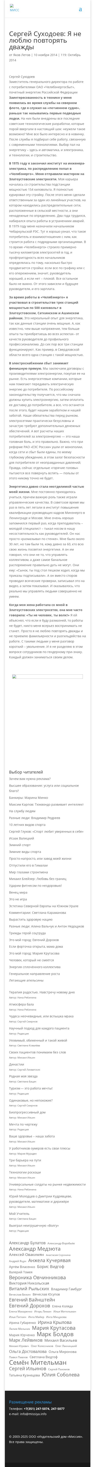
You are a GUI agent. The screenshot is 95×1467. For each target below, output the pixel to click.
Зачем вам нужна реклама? (30, 779)
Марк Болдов (55, 1334)
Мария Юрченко (22, 1335)
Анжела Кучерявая (49, 1260)
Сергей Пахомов (59, 1369)
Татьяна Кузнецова (24, 1375)
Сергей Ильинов (27, 1368)
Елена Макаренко (20, 1311)
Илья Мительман (64, 1311)
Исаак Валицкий (21, 838)
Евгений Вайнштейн (32, 1300)
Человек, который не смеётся (31, 960)
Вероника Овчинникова (37, 1277)
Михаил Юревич (19, 1346)
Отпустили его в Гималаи (28, 865)
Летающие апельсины (26, 980)
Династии (16, 1064)
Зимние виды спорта (25, 852)
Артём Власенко (22, 1266)
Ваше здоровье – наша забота (32, 1136)
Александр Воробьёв (61, 1243)
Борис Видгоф (50, 1266)
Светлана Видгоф (44, 1357)
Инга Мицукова (56, 1317)
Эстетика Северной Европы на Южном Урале (43, 906)
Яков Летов (21, 55)
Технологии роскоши (25, 1172)
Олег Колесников (42, 1346)
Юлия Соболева (61, 1374)
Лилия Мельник (19, 1329)
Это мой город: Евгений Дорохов (34, 940)
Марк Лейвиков (25, 1340)
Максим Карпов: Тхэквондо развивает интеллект (46, 804)
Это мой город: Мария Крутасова (34, 953)
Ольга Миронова (62, 1351)
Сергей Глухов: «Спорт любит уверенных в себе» (46, 831)
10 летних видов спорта (27, 825)
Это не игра (18, 899)
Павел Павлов (18, 1357)
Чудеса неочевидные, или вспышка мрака (41, 1016)
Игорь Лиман (42, 1311)
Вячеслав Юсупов (46, 1294)
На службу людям (22, 811)
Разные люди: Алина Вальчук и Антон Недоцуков (46, 926)
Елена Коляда (62, 1306)
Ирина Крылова (55, 1322)
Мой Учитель (19, 1214)
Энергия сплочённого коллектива (35, 967)
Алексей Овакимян (26, 1254)
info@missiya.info (33, 1414)
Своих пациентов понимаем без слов (37, 1052)
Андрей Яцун (17, 1261)
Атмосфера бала (22, 1004)
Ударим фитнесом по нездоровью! (35, 885)
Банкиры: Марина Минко (28, 798)
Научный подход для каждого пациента (39, 1028)
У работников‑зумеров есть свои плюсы (39, 1148)
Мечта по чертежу (23, 1124)
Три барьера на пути (25, 1160)
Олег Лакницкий (66, 1346)
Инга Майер (36, 1317)
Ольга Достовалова (28, 1351)
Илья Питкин (17, 1317)
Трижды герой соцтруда (27, 933)
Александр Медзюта (35, 1248)
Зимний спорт (20, 845)
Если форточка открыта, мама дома (36, 946)
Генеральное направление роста (34, 974)
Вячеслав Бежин (20, 1294)
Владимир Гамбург (66, 1289)
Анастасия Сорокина (58, 1255)
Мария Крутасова (54, 1328)
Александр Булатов (27, 1242)
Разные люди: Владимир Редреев (34, 818)
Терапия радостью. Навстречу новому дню (42, 992)
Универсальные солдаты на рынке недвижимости (47, 1184)
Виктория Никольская (29, 1283)
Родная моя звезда (23, 1076)
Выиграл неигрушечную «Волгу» (34, 1225)
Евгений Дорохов (29, 1305)
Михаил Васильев (60, 1340)
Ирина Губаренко (22, 1323)
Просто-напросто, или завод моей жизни (40, 858)
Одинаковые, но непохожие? (31, 1100)
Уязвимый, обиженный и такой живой (38, 1040)
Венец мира (18, 892)
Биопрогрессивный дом (27, 1112)
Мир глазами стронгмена (28, 872)
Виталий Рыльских (29, 1288)
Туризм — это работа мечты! (31, 1088)
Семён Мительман (37, 1362)
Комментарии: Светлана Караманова (37, 912)
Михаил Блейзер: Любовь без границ (37, 879)
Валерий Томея (20, 1272)
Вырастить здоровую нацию (31, 919)
